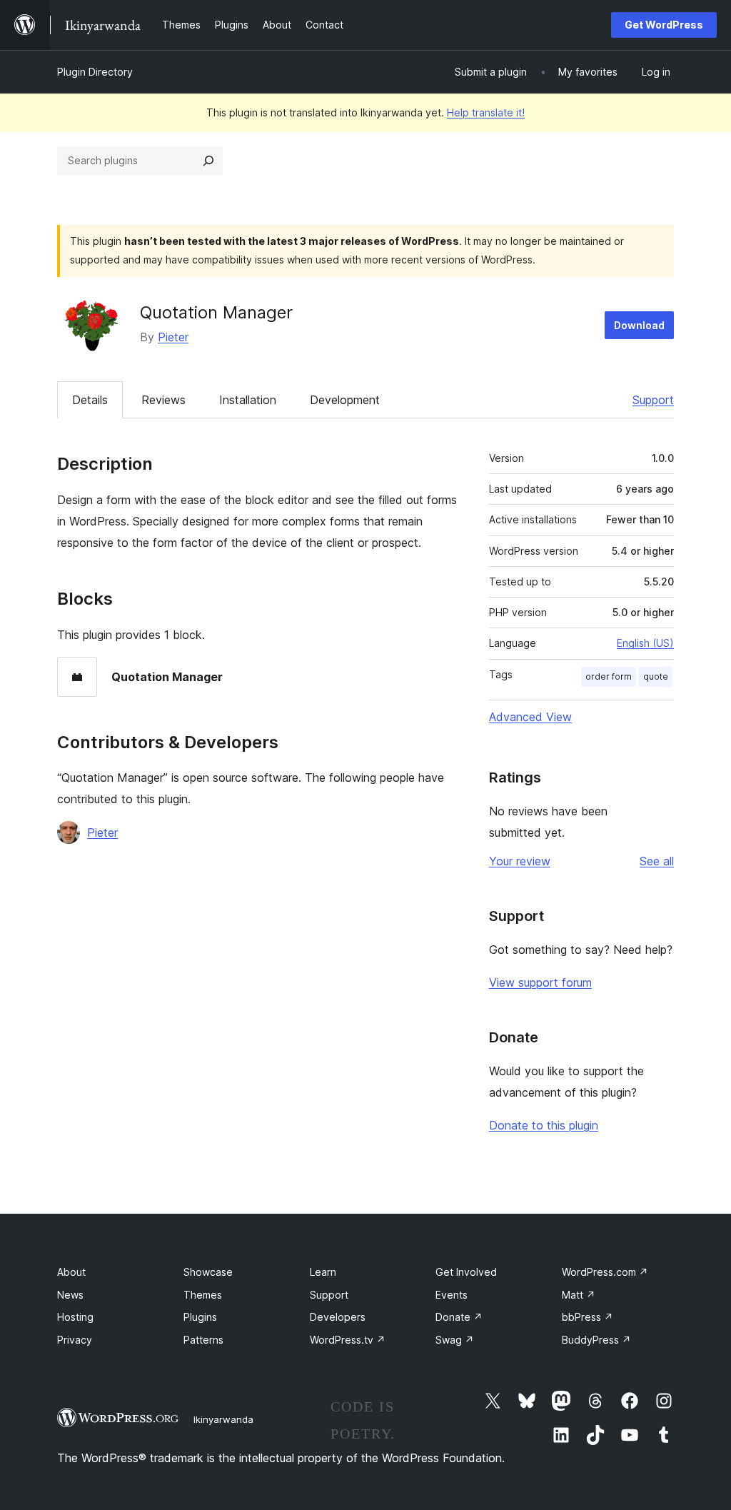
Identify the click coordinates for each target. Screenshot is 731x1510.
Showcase (208, 1272)
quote (655, 676)
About (71, 1272)
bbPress (587, 1317)
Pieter (173, 337)
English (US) (645, 643)
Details (90, 400)
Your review (519, 861)
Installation (247, 400)
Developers (338, 1317)
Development (345, 400)
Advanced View (530, 717)
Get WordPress (664, 25)
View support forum (540, 982)
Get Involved (466, 1272)
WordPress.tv (347, 1340)
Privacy (74, 1340)
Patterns (203, 1340)
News (70, 1295)
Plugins (200, 1317)
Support (653, 400)
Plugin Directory (95, 72)
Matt (578, 1295)
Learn (323, 1272)
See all (657, 861)
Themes (202, 1295)
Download (639, 325)
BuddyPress (596, 1340)
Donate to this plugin (543, 1125)
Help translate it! (486, 112)
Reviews (163, 400)
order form (608, 676)
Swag (454, 1340)
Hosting (75, 1317)
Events (451, 1295)
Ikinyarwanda (223, 1419)
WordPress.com (605, 1272)
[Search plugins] (208, 160)
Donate (459, 1317)
